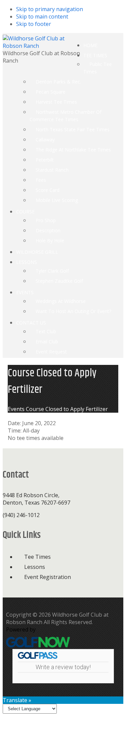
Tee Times (37, 556)
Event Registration (47, 577)
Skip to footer (33, 24)
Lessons (34, 567)
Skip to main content (42, 16)
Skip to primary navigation (49, 9)
